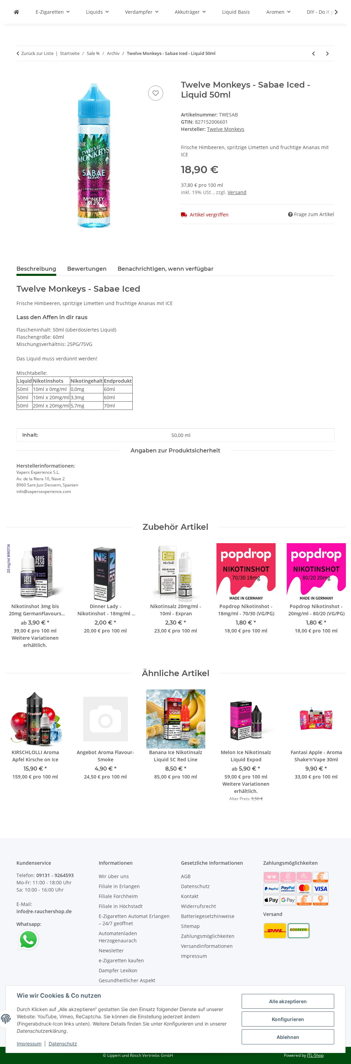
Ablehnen (288, 1037)
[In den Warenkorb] (21, 76)
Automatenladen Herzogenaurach (118, 937)
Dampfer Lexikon (118, 970)
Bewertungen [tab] (87, 269)
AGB (186, 876)
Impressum (29, 1043)
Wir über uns (114, 876)
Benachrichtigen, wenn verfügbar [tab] (166, 269)
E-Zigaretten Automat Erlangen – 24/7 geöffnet (134, 920)
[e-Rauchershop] (16, 12)
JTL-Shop (315, 1055)
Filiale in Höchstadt (121, 906)
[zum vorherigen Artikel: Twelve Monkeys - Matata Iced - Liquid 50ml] (313, 53)
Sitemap (190, 926)
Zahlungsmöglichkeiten (207, 936)
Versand (237, 192)
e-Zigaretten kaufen (121, 960)
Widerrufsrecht (198, 906)
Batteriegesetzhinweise (207, 916)
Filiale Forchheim (118, 896)
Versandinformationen (207, 946)
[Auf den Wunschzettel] (155, 93)
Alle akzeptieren (288, 1001)
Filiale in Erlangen (119, 886)
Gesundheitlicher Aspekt (127, 980)
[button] (332, 12)
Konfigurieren (288, 1019)
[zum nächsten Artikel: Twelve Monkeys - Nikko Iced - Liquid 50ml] (327, 53)
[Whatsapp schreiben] (28, 939)
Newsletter (111, 950)
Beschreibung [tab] (36, 269)
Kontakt (189, 896)
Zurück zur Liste (37, 53)
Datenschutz (63, 1043)
